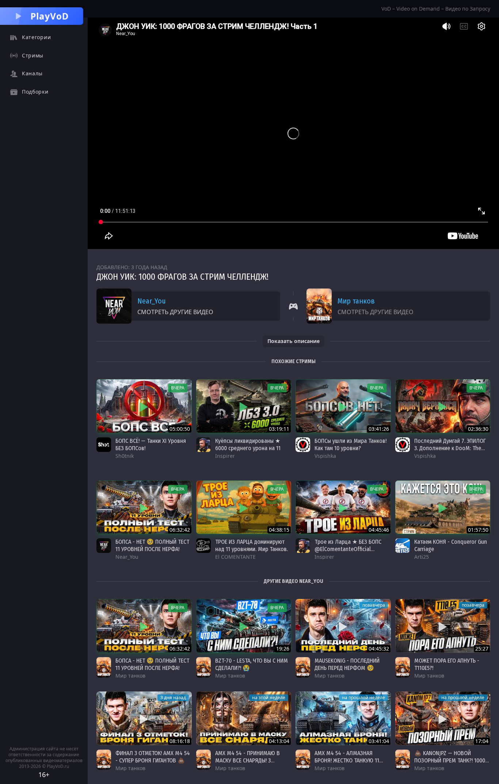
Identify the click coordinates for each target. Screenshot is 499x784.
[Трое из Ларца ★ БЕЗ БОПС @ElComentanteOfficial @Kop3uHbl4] (343, 507)
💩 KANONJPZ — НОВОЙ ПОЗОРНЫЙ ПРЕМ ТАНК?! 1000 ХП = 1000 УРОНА (449, 760)
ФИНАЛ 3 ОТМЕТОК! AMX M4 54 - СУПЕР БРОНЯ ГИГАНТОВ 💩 (152, 757)
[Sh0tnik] (103, 444)
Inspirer (225, 455)
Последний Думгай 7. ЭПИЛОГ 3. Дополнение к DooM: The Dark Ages (450, 448)
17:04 (481, 741)
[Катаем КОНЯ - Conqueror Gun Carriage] (443, 507)
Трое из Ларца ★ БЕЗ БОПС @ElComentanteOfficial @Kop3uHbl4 (348, 549)
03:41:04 (379, 741)
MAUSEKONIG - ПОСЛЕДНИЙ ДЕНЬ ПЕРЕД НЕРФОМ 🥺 (347, 664)
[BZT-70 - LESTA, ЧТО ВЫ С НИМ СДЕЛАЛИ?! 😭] (244, 626)
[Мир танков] (103, 667)
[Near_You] (103, 545)
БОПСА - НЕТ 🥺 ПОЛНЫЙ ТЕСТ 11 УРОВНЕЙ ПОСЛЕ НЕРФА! (152, 545)
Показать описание (293, 341)
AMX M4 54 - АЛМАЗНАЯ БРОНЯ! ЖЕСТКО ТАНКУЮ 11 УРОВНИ (347, 760)
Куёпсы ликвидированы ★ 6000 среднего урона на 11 (248, 444)
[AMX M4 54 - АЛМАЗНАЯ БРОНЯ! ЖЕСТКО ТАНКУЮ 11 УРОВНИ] (343, 718)
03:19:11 (279, 428)
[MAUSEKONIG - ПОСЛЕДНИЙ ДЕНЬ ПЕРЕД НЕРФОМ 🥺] (343, 626)
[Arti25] (402, 545)
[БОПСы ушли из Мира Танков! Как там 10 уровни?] (343, 406)
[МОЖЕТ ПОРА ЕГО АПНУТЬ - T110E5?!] (443, 626)
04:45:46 (379, 529)
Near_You (151, 301)
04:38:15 (279, 529)
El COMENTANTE (235, 556)
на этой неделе (268, 697)
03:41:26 (379, 428)
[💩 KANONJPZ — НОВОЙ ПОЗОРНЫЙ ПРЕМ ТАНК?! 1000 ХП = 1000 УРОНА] (443, 718)
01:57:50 (478, 529)
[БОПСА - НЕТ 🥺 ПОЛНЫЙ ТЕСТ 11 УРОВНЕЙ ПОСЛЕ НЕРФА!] (144, 507)
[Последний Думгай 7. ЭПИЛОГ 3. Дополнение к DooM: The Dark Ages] (443, 406)
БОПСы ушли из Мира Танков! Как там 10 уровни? (350, 444)
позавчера (373, 605)
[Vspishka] (303, 444)
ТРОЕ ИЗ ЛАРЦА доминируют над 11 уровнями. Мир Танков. (251, 545)
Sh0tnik (124, 455)
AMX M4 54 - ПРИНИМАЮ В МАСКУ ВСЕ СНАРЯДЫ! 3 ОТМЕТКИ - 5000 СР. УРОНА (247, 760)
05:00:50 (179, 428)
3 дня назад (173, 697)
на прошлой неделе (363, 697)
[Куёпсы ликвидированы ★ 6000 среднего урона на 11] (244, 406)
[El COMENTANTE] (203, 545)
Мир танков (356, 301)
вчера (177, 388)
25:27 (481, 648)
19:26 (282, 648)
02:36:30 (478, 428)
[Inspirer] (203, 444)
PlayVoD (49, 16)
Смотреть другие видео (175, 312)
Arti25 (421, 556)
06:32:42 (179, 529)
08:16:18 (179, 741)
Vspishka (325, 455)
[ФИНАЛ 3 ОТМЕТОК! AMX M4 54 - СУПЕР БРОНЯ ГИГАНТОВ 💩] (144, 718)
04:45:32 (379, 648)
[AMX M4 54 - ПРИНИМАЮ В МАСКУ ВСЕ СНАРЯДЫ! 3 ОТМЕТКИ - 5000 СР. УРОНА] (244, 718)
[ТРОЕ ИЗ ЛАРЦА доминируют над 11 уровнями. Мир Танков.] (244, 507)
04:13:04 (279, 741)
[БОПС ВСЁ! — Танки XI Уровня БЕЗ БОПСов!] (144, 406)
